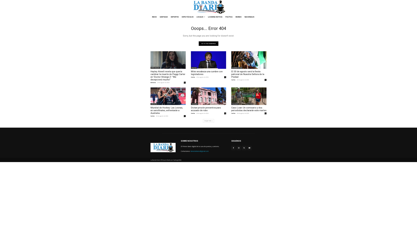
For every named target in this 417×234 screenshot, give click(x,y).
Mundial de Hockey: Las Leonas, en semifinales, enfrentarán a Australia (167, 110)
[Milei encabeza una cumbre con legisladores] (208, 60)
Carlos (193, 77)
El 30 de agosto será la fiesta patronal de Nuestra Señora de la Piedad (247, 74)
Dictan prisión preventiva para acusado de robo (206, 109)
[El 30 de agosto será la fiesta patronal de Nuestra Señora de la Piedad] (248, 60)
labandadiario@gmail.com (200, 151)
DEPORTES (154, 104)
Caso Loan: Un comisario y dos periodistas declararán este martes (248, 109)
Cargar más (207, 121)
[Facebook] (233, 148)
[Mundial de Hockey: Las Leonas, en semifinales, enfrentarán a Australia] (168, 96)
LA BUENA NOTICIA (237, 68)
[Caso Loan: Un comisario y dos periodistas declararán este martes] (248, 96)
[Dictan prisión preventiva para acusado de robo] (208, 96)
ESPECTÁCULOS (155, 68)
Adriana (153, 82)
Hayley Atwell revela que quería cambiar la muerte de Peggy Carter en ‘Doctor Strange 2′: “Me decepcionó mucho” (168, 75)
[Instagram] (239, 148)
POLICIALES (195, 104)
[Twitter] (244, 148)
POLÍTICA (194, 68)
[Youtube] (249, 148)
